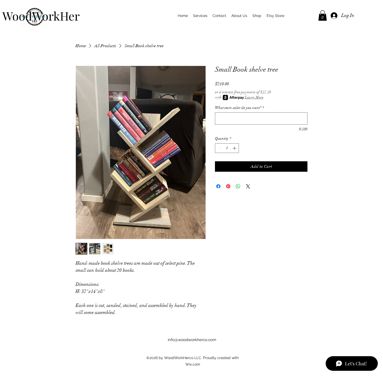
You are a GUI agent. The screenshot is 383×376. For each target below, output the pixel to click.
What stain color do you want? (239, 108)
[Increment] (235, 148)
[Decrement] (219, 148)
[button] (322, 15)
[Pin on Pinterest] (228, 186)
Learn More (254, 97)
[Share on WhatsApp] (238, 186)
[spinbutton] (227, 148)
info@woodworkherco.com (192, 339)
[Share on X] (248, 186)
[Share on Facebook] (218, 186)
